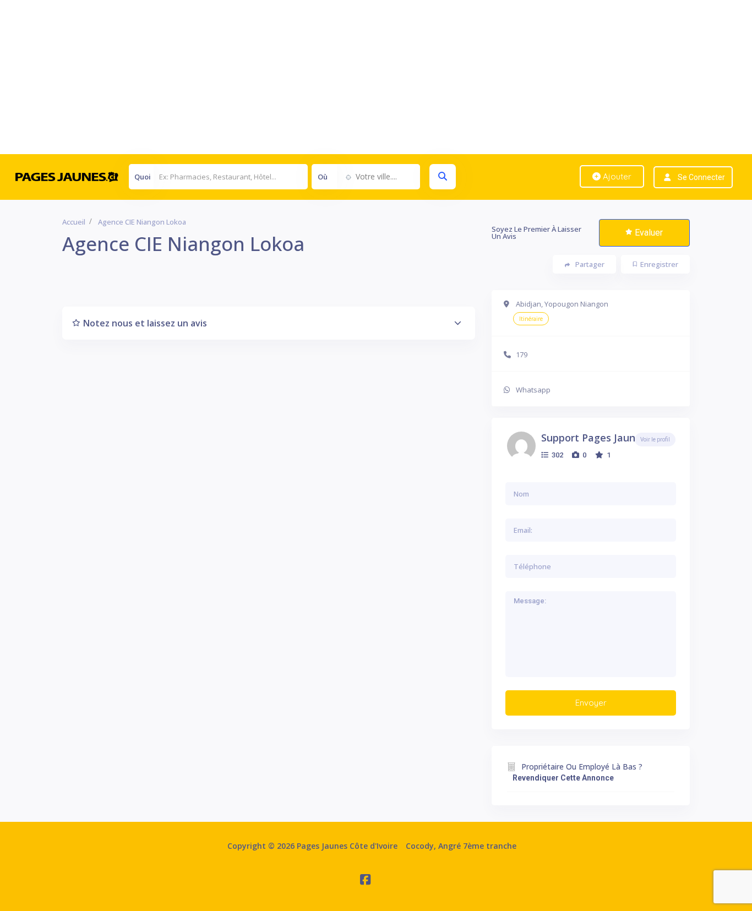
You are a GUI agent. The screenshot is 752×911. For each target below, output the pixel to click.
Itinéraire (531, 319)
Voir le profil (655, 440)
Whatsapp (533, 390)
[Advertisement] (330, 77)
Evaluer (649, 232)
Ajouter (616, 176)
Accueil (73, 222)
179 (521, 354)
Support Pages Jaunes (593, 437)
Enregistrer (659, 264)
